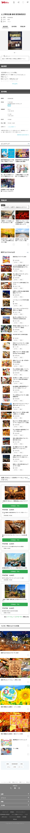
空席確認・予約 (15, 505)
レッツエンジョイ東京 (6, 782)
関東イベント (22, 782)
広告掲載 (24, 816)
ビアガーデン (19, 617)
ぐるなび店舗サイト (12, 126)
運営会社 (15, 819)
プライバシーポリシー (20, 812)
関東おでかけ (15, 782)
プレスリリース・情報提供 (14, 816)
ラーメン (21, 767)
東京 (22, 764)
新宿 (8, 764)
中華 (15, 767)
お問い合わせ (4, 816)
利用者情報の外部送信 (4, 814)
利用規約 (12, 812)
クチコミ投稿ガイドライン (17, 814)
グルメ (9, 767)
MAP (9, 105)
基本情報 (4, 92)
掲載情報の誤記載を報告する (23, 134)
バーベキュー (10, 617)
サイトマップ (5, 812)
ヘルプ (26, 814)
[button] (14, 52)
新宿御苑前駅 (15, 764)
